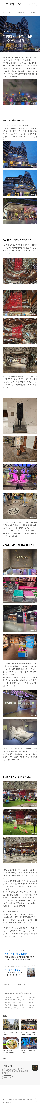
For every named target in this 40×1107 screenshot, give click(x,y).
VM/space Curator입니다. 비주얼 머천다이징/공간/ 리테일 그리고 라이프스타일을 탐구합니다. (15, 1071)
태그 (10, 12)
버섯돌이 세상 (12, 4)
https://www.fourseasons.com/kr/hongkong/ (18, 966)
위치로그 (34, 12)
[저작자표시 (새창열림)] (24, 984)
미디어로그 (22, 12)
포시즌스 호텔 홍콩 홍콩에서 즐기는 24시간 (13, 969)
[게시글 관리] (11, 984)
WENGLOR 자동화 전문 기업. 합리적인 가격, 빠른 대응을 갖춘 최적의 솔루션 (20, 958)
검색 (31, 4)
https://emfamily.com (13, 951)
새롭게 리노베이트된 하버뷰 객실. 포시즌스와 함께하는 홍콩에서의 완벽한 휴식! (13, 973)
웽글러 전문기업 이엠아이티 (16, 954)
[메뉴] (35, 4)
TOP (35, 1100)
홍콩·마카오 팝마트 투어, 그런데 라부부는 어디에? (15, 1001)
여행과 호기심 (9, 993)
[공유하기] (9, 984)
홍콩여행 (18, 993)
